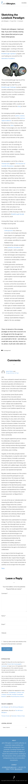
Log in (25, 780)
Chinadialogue (12, 692)
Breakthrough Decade (17, 214)
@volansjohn (18, 769)
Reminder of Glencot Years (18, 716)
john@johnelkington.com (9, 767)
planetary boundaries (14, 247)
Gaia (12, 125)
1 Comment (20, 21)
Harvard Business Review (17, 696)
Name (3, 616)
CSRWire (18, 692)
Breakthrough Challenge (8, 87)
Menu (25, 3)
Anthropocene (8, 230)
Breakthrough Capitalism (8, 53)
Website (3, 633)
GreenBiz (9, 694)
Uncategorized (7, 350)
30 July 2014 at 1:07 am (12, 373)
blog (19, 106)
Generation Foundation (8, 58)
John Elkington (5, 707)
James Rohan (9, 371)
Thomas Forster (5, 716)
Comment (4, 593)
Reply (3, 568)
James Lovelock (19, 116)
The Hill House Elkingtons (17, 707)
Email (3, 624)
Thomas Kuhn (5, 163)
